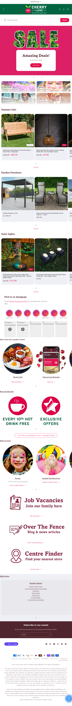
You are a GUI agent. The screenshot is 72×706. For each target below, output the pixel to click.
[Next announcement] (69, 2)
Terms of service (54, 658)
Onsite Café (17, 377)
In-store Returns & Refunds (36, 600)
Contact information (63, 660)
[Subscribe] (50, 635)
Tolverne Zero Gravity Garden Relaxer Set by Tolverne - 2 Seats (49, 214)
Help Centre (4, 576)
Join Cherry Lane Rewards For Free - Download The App (36, 435)
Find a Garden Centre (36, 65)
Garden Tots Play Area (51, 478)
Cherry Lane (19, 658)
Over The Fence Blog (35, 542)
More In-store (5, 441)
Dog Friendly (36, 593)
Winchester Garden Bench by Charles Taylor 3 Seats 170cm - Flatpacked (17, 151)
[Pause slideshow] (42, 77)
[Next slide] (38, 77)
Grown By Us (36, 595)
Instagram (21, 297)
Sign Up (50, 382)
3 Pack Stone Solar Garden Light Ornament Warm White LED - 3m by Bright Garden (51, 275)
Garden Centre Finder (50, 482)
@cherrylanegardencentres (18, 301)
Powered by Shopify (27, 658)
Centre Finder (34, 569)
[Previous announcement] (3, 2)
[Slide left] (32, 164)
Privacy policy (45, 658)
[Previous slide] (30, 77)
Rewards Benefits (7, 392)
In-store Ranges (36, 597)
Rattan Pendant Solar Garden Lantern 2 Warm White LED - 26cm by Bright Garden (50, 151)
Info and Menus (16, 382)
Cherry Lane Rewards (51, 377)
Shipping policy (64, 658)
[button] (4, 9)
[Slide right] (40, 164)
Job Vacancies (35, 516)
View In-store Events (17, 485)
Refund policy (36, 658)
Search (64, 20)
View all (36, 167)
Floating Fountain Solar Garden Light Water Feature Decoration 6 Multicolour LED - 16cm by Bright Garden (17, 276)
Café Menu (35, 591)
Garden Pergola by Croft (10, 213)
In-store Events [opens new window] (36, 588)
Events (18, 478)
